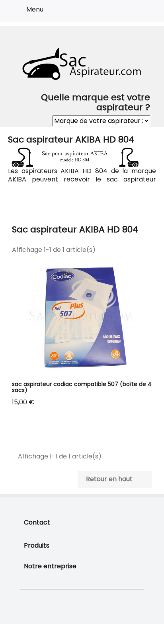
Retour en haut (114, 479)
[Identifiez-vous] (129, 12)
